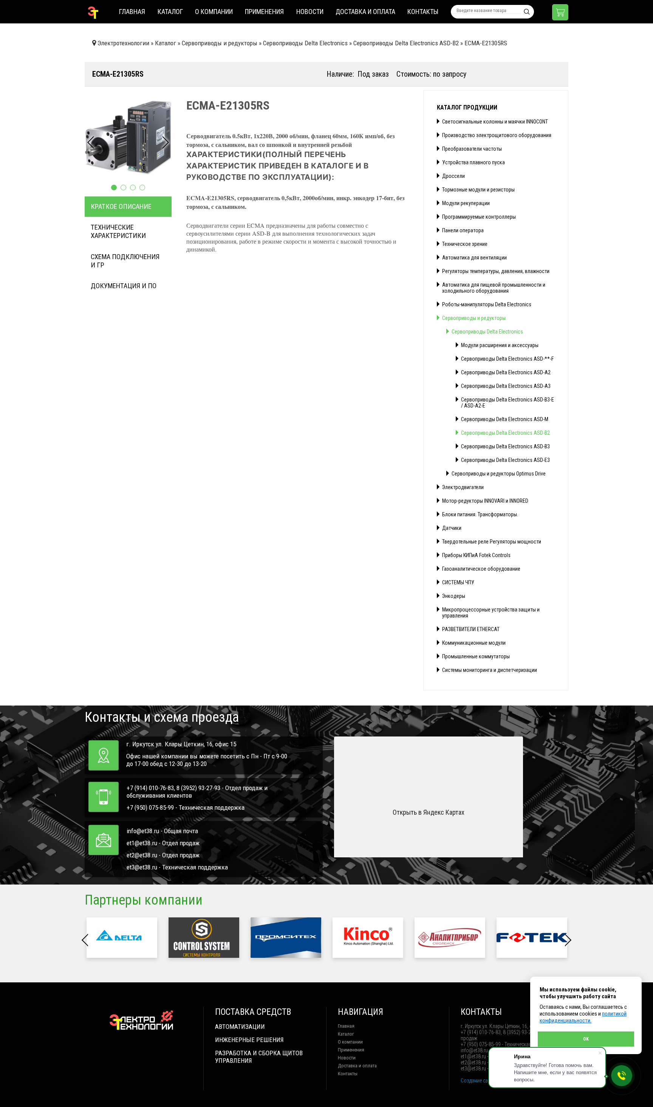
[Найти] (526, 11)
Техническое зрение (464, 244)
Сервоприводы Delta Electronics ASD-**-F (507, 359)
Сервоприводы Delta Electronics (487, 332)
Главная (132, 11)
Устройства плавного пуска (473, 162)
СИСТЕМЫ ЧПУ (458, 582)
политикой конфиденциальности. (583, 1017)
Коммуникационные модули (474, 643)
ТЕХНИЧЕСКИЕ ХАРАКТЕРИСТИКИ (118, 231)
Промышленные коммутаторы (476, 656)
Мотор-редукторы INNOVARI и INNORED (485, 501)
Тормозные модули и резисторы (478, 190)
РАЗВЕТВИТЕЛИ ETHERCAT (471, 629)
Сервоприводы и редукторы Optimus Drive (499, 474)
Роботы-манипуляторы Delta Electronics (486, 304)
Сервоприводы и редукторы (474, 318)
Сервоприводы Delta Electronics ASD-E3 (505, 460)
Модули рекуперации (466, 203)
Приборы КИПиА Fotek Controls (476, 555)
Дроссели (453, 176)
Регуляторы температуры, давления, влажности (495, 271)
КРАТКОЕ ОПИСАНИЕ (121, 206)
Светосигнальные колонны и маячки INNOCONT (495, 122)
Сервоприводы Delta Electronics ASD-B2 (505, 433)
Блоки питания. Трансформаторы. (480, 514)
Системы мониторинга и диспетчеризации (489, 670)
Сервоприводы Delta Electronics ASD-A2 (506, 372)
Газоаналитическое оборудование (481, 569)
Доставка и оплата (365, 11)
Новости (309, 11)
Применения (264, 11)
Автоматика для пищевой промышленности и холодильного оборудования (493, 288)
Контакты (422, 11)
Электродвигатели (463, 487)
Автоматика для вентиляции (474, 258)
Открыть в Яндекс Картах (428, 812)
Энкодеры (453, 596)
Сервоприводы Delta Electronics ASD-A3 (506, 386)
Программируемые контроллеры (479, 217)
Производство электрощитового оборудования (496, 135)
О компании (214, 11)
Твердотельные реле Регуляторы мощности (491, 542)
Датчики (451, 528)
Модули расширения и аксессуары (499, 345)
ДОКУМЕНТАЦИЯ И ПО (123, 286)
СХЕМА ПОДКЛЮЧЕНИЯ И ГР (125, 261)
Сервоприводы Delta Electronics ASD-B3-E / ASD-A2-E (507, 403)
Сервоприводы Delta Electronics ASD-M (504, 419)
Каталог (170, 11)
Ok (586, 1039)
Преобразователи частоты (472, 149)
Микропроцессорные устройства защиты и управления (491, 613)
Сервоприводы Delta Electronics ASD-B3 (505, 446)
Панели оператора (463, 230)
